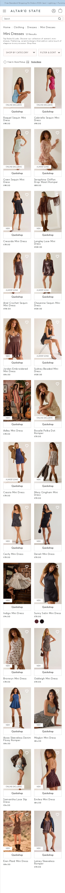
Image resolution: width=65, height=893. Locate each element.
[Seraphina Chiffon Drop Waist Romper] (48, 149)
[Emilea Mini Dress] (48, 769)
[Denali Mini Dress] (48, 524)
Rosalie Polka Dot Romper (44, 432)
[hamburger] (4, 10)
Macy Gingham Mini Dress (46, 493)
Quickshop (17, 111)
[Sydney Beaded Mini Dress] (48, 339)
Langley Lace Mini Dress (44, 242)
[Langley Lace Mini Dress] (48, 211)
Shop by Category (17, 52)
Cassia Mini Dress (13, 492)
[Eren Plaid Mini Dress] (17, 831)
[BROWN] (36, 621)
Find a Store (36, 62)
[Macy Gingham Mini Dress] (48, 462)
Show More (32, 876)
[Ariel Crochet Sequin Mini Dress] (17, 273)
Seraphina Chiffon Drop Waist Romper (46, 181)
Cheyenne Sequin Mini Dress (47, 304)
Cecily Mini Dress (13, 554)
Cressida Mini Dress (15, 241)
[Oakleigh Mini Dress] (48, 648)
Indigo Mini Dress (13, 613)
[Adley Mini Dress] (17, 400)
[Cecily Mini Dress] (17, 524)
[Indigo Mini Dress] (17, 583)
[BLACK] (42, 621)
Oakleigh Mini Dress (46, 678)
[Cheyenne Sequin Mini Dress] (48, 273)
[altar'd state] (25, 10)
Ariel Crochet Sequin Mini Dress (15, 304)
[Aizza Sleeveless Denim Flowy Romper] (17, 708)
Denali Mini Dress (44, 554)
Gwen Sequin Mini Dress (13, 181)
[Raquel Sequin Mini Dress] (17, 88)
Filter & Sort (48, 52)
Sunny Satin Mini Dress (47, 613)
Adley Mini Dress (13, 430)
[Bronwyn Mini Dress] (17, 648)
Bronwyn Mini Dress (15, 678)
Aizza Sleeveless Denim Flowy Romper (17, 739)
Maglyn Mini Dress (45, 737)
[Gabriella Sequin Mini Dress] (48, 88)
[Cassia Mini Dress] (17, 462)
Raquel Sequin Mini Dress (14, 119)
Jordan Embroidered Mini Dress (15, 370)
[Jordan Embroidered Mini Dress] (17, 339)
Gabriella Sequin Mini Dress (47, 119)
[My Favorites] (27, 71)
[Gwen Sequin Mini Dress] (17, 149)
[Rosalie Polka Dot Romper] (48, 400)
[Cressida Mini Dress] (17, 211)
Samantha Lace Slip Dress (15, 800)
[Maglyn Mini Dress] (48, 708)
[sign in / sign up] (53, 11)
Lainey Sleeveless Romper (44, 862)
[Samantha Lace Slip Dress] (17, 769)
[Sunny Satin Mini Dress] (48, 583)
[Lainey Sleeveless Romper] (48, 831)
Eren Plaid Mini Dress (15, 861)
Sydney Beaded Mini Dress (46, 370)
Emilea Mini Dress (44, 799)
